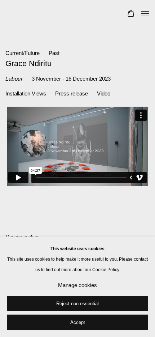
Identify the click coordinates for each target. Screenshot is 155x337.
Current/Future (22, 53)
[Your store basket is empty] (131, 14)
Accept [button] (77, 322)
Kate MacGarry (55, 14)
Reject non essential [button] (77, 303)
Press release (71, 94)
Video (103, 94)
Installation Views (25, 94)
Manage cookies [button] (77, 285)
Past (54, 53)
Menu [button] (144, 14)
